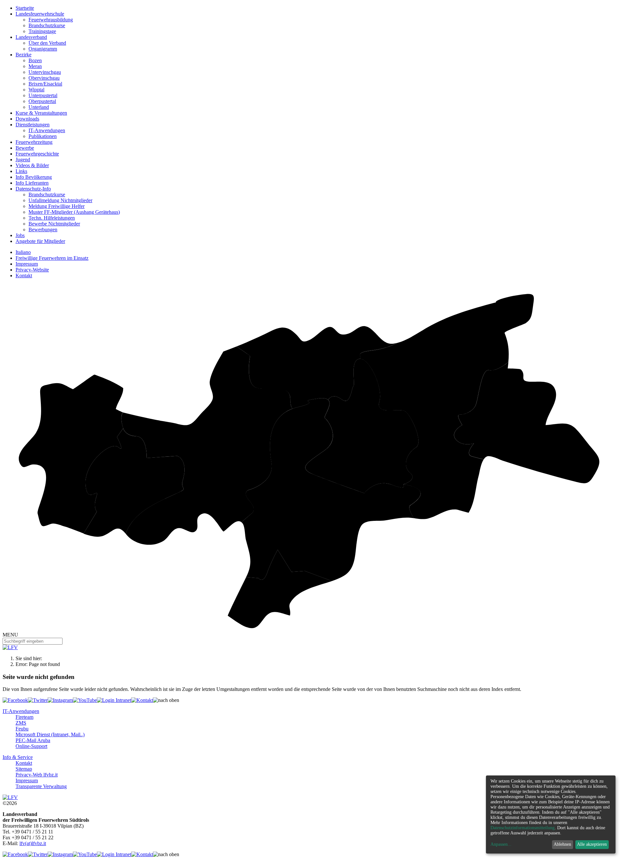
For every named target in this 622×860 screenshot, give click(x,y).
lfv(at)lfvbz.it (32, 843)
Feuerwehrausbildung (51, 19)
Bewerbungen (43, 229)
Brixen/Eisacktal (45, 83)
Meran (35, 66)
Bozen (35, 60)
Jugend (23, 159)
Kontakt (24, 275)
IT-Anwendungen (47, 130)
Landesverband (31, 37)
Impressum (27, 264)
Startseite (25, 8)
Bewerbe (25, 148)
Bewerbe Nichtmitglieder (54, 223)
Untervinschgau (45, 72)
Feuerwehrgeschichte (37, 153)
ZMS (21, 723)
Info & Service (18, 757)
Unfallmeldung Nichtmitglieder (60, 200)
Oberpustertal (42, 101)
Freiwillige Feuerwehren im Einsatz (52, 258)
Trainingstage (42, 31)
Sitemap (24, 769)
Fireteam (24, 717)
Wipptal (36, 89)
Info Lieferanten (32, 183)
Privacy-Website (32, 269)
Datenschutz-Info (33, 188)
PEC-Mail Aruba (33, 740)
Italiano (23, 252)
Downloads (27, 118)
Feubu (22, 728)
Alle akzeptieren (592, 844)
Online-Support (31, 746)
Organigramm (43, 49)
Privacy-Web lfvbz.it (37, 774)
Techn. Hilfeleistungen (52, 218)
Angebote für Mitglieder (40, 241)
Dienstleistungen (33, 124)
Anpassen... (501, 844)
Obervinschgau (44, 78)
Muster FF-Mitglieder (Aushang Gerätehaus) (74, 212)
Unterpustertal (43, 95)
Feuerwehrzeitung (34, 142)
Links (21, 171)
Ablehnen (562, 844)
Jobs (20, 235)
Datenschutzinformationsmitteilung (522, 827)
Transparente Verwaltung (41, 786)
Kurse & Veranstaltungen (41, 113)
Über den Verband (47, 43)
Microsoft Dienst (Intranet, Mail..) (50, 734)
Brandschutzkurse (47, 25)
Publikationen (43, 136)
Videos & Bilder (32, 165)
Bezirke (23, 54)
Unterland (39, 107)
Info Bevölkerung (34, 177)
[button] (166, 700)
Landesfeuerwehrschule (40, 14)
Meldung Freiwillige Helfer (57, 206)
